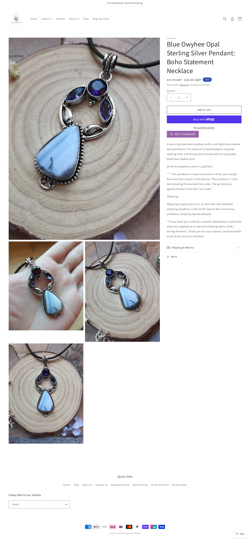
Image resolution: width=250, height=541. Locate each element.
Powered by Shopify (132, 533)
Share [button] (174, 256)
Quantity (171, 90)
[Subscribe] (66, 504)
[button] (46, 18)
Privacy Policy (179, 484)
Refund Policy (140, 484)
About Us (87, 484)
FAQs (76, 484)
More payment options (204, 127)
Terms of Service (160, 484)
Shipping (184, 84)
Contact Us (102, 484)
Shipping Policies (120, 484)
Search (67, 484)
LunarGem (120, 533)
